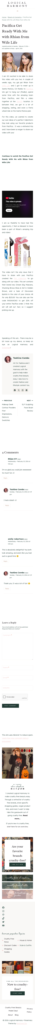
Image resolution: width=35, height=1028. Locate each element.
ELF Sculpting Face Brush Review (27, 406)
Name (6, 667)
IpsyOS (20, 101)
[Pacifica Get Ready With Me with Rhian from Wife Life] (17, 62)
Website (6, 688)
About (10, 1015)
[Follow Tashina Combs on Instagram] (22, 390)
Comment (7, 635)
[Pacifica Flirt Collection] (17, 252)
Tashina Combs (17, 489)
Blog (16, 1015)
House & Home (26, 940)
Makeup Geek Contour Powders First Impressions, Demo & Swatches (9, 410)
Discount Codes (10, 945)
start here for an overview (17, 827)
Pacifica (29, 89)
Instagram (6, 348)
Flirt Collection (20, 278)
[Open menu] (17, 11)
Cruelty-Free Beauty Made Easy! (13, 1009)
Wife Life (6, 86)
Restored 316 (22, 1023)
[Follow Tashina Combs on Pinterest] (26, 390)
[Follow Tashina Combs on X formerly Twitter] (18, 390)
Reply (5, 478)
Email (5, 678)
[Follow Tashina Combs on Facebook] (14, 390)
